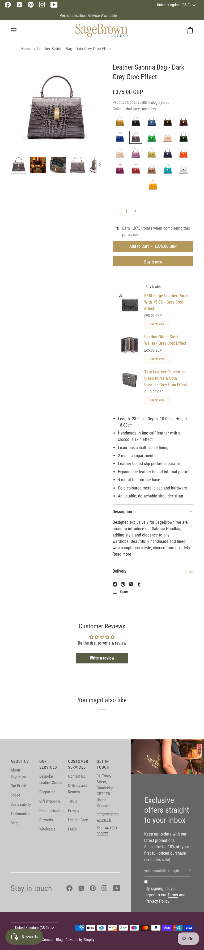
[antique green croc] (121, 123)
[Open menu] (19, 30)
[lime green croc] (153, 155)
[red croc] (137, 170)
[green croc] (185, 139)
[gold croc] (169, 139)
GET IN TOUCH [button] (103, 764)
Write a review (102, 658)
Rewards (46, 819)
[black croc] (137, 123)
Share (124, 591)
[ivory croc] (121, 155)
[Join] (186, 870)
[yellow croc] (153, 186)
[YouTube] (54, 5)
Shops (15, 795)
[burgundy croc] (185, 123)
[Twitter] (19, 5)
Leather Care (78, 819)
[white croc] (185, 170)
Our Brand (18, 785)
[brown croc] (169, 123)
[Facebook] (8, 5)
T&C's (72, 801)
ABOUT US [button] (20, 761)
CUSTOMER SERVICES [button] (78, 764)
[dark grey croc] (137, 139)
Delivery (119, 571)
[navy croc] (169, 155)
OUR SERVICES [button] (48, 764)
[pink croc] (121, 170)
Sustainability (21, 804)
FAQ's (72, 829)
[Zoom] (56, 108)
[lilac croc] (137, 155)
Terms (173, 894)
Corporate (47, 792)
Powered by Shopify (79, 940)
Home (26, 48)
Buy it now (153, 262)
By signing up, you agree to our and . (165, 895)
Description (122, 511)
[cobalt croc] (121, 139)
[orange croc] (185, 155)
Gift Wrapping (49, 801)
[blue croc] (153, 123)
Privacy (73, 810)
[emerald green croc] (153, 139)
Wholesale (47, 829)
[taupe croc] (153, 170)
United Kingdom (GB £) (32, 928)
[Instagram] (42, 5)
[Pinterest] (31, 5)
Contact (47, 940)
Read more (122, 554)
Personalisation (51, 810)
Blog (14, 823)
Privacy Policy (157, 901)
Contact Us (76, 776)
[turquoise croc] (169, 170)
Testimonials (20, 813)
